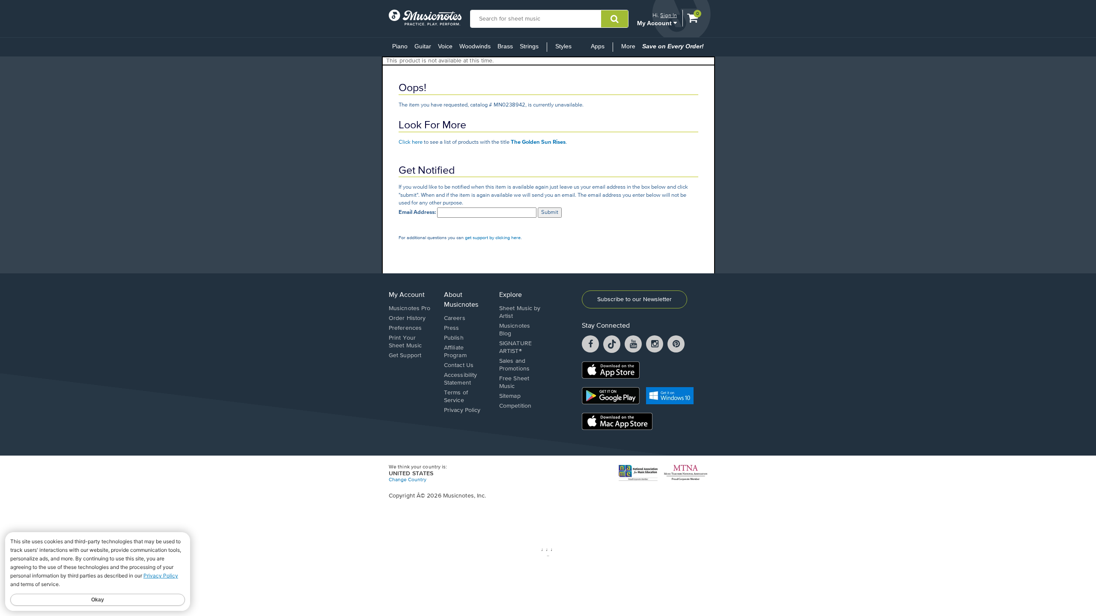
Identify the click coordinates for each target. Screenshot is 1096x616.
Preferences (405, 328)
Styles (563, 46)
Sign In (668, 15)
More (630, 49)
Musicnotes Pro (409, 308)
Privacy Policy (462, 410)
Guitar (422, 46)
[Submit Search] (614, 18)
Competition (515, 406)
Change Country (407, 480)
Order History (407, 318)
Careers (454, 318)
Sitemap (510, 396)
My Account (655, 23)
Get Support (405, 355)
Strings (529, 46)
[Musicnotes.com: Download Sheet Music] (425, 18)
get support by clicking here (493, 237)
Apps (598, 46)
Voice (445, 46)
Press (451, 328)
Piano (400, 46)
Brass (505, 46)
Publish (454, 338)
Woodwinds (475, 46)
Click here (411, 142)
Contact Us (459, 365)
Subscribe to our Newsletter (634, 299)
